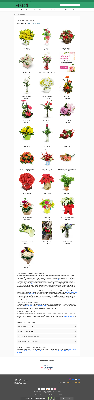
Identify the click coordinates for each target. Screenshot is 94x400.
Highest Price (31, 23)
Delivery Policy (59, 394)
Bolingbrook (43, 350)
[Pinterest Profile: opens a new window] (76, 379)
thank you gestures (39, 284)
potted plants (31, 293)
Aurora (69, 349)
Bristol (65, 350)
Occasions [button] (34, 9)
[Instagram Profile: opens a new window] (70, 379)
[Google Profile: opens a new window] (79, 379)
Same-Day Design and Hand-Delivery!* (23, 1)
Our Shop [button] (73, 9)
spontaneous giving (42, 305)
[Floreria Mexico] (24, 5)
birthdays (32, 284)
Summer (28, 9)
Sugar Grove (61, 350)
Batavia (38, 350)
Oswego (19, 350)
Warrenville (55, 350)
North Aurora (49, 350)
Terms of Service (35, 394)
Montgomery (33, 350)
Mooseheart (70, 350)
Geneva (28, 350)
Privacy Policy (42, 394)
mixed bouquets (59, 279)
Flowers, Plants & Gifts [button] (63, 9)
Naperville (23, 350)
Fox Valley (19, 352)
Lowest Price (38, 23)
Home (15, 14)
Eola (75, 350)
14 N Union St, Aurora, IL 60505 (21, 381)
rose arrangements (72, 279)
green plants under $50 (29, 307)
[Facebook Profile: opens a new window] (73, 379)
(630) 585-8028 (17, 382)
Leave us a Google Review (73, 382)
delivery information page (68, 316)
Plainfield (74, 349)
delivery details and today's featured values (66, 315)
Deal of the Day (21, 9)
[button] (90, 394)
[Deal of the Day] (67, 62)
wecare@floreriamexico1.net (20, 383)
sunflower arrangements (71, 292)
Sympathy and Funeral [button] (50, 9)
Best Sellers (23, 23)
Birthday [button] (41, 9)
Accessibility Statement (51, 394)
